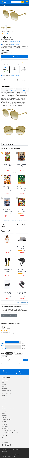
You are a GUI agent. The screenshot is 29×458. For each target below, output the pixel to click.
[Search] (22, 2)
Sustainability (4, 388)
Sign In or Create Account (10, 371)
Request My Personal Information (9, 430)
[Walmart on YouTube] (8, 445)
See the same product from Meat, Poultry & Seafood (16, 220)
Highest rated (18, 353)
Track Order (10, 373)
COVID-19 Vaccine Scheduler (8, 409)
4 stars (2, 343)
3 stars (2, 345)
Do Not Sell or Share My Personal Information (11, 432)
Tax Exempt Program (6, 419)
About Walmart (5, 380)
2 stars (2, 347)
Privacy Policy (5, 426)
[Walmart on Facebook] (2, 445)
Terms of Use (4, 424)
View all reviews (6, 337)
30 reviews (11, 33)
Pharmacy (4, 411)
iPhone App (4, 437)
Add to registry (21, 80)
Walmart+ (4, 402)
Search (25, 359)
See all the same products (22, 302)
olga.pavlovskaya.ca (15, 44)
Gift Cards (4, 404)
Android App (4, 440)
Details (12, 77)
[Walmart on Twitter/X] (5, 445)
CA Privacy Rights (5, 428)
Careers (3, 382)
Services (12, 5)
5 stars (2, 341)
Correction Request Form (9, 315)
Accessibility (4, 415)
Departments (6, 5)
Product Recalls (5, 417)
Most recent (9, 353)
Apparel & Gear (23, 90)
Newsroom (4, 384)
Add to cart (14, 57)
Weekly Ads (20, 373)
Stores (3, 397)
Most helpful (5, 356)
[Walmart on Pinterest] (11, 445)
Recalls (3, 413)
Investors (3, 386)
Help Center (23, 371)
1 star (3, 348)
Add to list (8, 80)
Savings (17, 5)
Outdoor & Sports (15, 90)
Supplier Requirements (6, 390)
